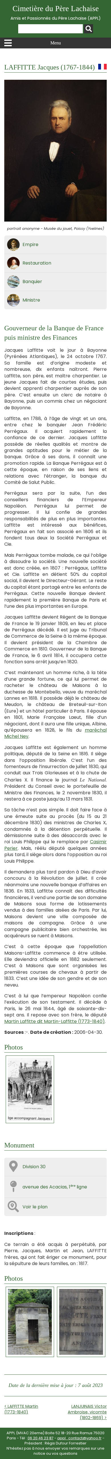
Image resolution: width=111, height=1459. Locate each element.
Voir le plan (35, 1207)
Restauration (36, 263)
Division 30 (34, 1166)
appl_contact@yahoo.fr (79, 1438)
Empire (30, 244)
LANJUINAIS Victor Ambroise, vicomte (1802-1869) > (87, 1412)
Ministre (31, 300)
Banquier (32, 281)
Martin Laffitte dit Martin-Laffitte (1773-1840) (54, 1021)
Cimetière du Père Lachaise (56, 12)
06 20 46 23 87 (41, 1438)
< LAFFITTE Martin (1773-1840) (21, 1409)
